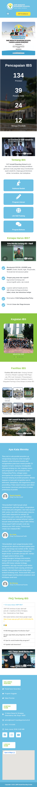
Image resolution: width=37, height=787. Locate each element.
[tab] (18, 605)
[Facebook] (4, 734)
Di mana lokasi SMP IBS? (14, 605)
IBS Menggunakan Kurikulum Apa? (17, 631)
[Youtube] (18, 734)
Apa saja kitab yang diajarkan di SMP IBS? (17, 635)
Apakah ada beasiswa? (13, 644)
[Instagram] (11, 734)
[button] (8, 13)
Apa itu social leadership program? (17, 640)
